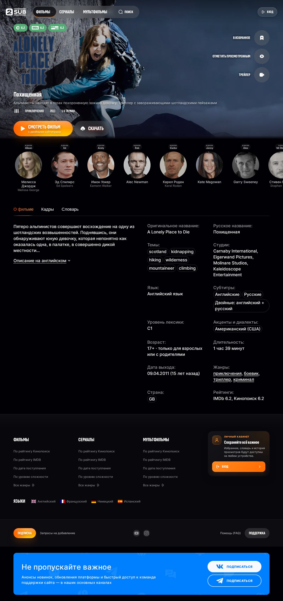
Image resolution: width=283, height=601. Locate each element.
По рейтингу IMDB (27, 460)
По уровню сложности (30, 477)
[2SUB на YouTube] (136, 533)
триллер (222, 379)
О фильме (23, 209)
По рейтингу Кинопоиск (31, 451)
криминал (243, 379)
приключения (227, 373)
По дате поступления (29, 468)
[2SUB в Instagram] (146, 533)
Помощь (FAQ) (230, 533)
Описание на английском (39, 260)
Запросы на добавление (57, 533)
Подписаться (239, 567)
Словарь (70, 209)
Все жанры (21, 485)
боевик (251, 373)
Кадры (47, 209)
